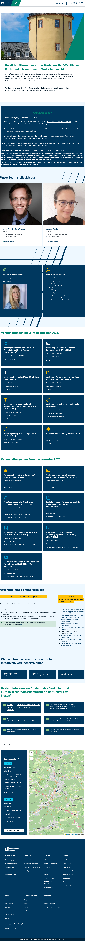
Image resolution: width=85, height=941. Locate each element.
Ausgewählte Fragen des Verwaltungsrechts (58, 143)
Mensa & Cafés (67, 863)
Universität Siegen (14, 929)
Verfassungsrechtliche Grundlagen (59, 122)
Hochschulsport (67, 867)
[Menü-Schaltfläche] (79, 3)
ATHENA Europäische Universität (49, 882)
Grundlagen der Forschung (31, 871)
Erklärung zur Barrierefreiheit (51, 907)
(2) (72, 633)
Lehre (6, 871)
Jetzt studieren (59, 3)
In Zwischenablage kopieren (13, 830)
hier (21, 624)
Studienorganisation (10, 867)
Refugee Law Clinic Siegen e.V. (10, 674)
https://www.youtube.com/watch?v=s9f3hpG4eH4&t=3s (28, 706)
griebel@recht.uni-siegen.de (13, 234)
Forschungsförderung (29, 860)
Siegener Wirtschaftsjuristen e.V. (40, 674)
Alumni (26, 907)
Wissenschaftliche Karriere (31, 863)
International (46, 867)
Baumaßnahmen (67, 878)
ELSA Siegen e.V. (66, 674)
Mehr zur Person (9, 242)
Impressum (46, 900)
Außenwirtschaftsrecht (54, 129)
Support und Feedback (11, 911)
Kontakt (65, 882)
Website (7, 918)
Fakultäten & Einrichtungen (50, 863)
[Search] (71, 3)
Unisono (7, 900)
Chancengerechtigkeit (49, 878)
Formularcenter (9, 903)
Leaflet (67, 834)
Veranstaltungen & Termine (70, 871)
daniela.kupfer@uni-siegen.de (57, 234)
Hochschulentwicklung (49, 887)
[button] (77, 3)
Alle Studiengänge (9, 860)
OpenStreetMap (74, 834)
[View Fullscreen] (31, 758)
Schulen (26, 903)
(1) (67, 633)
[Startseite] (12, 849)
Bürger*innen (27, 900)
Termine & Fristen (9, 914)
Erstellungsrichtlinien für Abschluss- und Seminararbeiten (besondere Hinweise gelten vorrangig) (72, 611)
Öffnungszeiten (67, 885)
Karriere (45, 874)
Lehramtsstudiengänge (11, 863)
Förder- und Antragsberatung (32, 867)
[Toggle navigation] (82, 3)
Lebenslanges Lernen (10, 874)
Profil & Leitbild (47, 860)
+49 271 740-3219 (10, 236)
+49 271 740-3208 (53, 236)
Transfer (45, 871)
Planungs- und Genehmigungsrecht (52, 136)
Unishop (26, 911)
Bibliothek (65, 860)
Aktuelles (7, 907)
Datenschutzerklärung (49, 903)
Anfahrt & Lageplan (68, 874)
